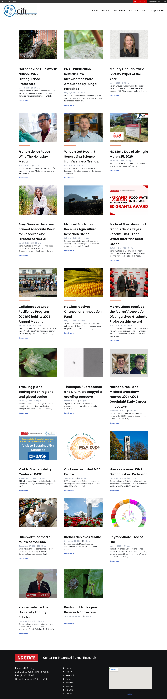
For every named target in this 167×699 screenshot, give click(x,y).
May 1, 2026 (115, 83)
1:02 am (87, 616)
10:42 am (36, 325)
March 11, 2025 (25, 401)
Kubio (129, 694)
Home (94, 10)
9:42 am (81, 320)
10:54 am (132, 410)
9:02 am (37, 165)
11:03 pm (37, 401)
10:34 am (128, 325)
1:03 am (86, 541)
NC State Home (10, 2)
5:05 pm (125, 83)
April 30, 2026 (25, 165)
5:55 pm (37, 243)
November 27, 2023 (28, 546)
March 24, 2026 (117, 160)
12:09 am (82, 478)
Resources (138, 1)
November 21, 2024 (27, 478)
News (144, 10)
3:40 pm (81, 165)
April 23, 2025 (116, 325)
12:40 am (42, 546)
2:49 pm (129, 160)
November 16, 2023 (73, 541)
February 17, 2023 (27, 621)
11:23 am (81, 93)
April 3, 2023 (115, 546)
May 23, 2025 (25, 325)
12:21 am (132, 478)
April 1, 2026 (69, 165)
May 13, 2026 (70, 93)
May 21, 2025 (70, 320)
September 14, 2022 (73, 616)
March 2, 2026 (25, 243)
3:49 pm (85, 238)
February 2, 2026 (72, 238)
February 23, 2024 (118, 478)
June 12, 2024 (70, 478)
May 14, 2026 (25, 88)
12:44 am (42, 478)
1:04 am (40, 621)
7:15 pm (82, 401)
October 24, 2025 (118, 248)
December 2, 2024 (118, 410)
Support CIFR (157, 10)
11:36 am (36, 88)
